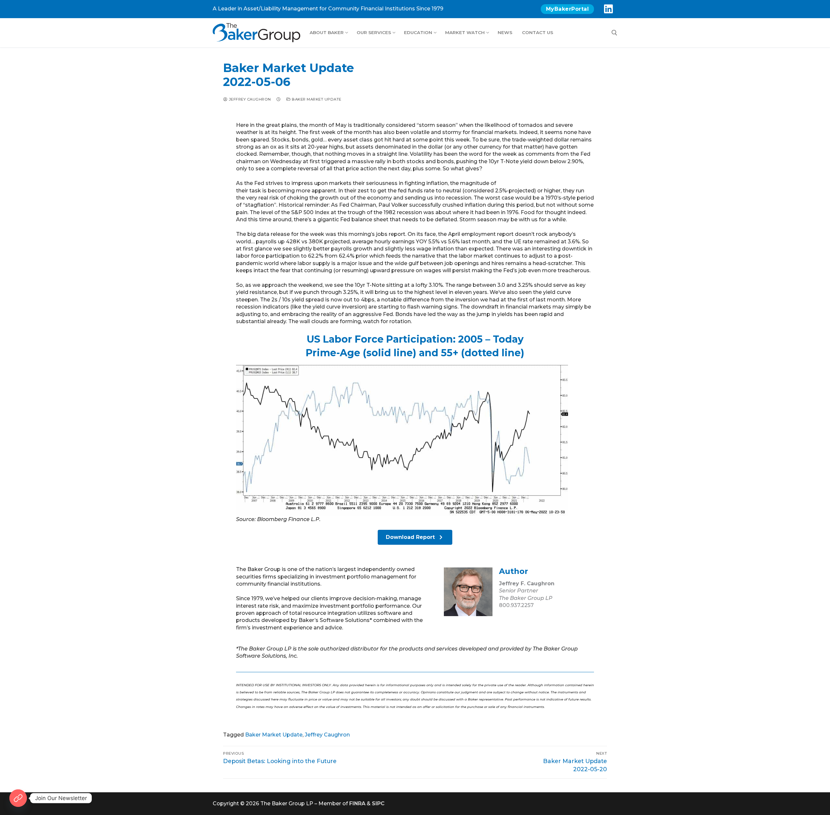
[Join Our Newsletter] (18, 798)
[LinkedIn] (608, 9)
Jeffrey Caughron (249, 99)
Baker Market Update (316, 99)
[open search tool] (614, 33)
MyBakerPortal (567, 9)
